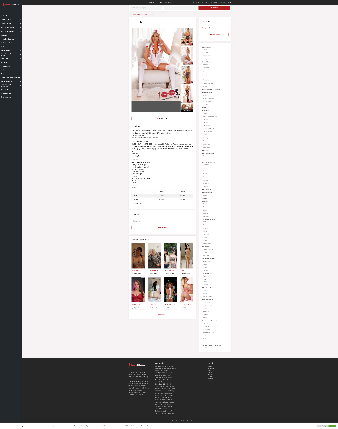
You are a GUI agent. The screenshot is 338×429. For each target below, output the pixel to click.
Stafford (205, 314)
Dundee (205, 207)
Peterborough (207, 80)
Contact (189, 421)
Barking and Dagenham (210, 116)
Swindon (205, 270)
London (138, 221)
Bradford (205, 323)
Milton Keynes (207, 228)
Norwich (205, 77)
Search (206, 2)
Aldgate (205, 113)
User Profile (225, 2)
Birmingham (206, 302)
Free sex (159, 2)
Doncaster (206, 326)
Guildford (205, 252)
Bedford (205, 64)
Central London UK (208, 128)
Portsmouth (206, 234)
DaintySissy (158, 384)
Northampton (207, 55)
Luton (204, 74)
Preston (205, 186)
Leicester (205, 52)
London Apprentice (208, 98)
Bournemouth (207, 261)
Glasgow (205, 213)
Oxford (205, 231)
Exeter (205, 267)
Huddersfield (206, 329)
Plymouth (206, 276)
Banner (178, 421)
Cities (215, 2)
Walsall (205, 293)
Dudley (205, 308)
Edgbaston (206, 311)
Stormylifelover (159, 366)
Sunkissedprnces (160, 413)
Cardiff (135, 273)
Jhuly (182, 270)
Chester (205, 177)
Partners (183, 421)
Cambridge (206, 67)
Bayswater (206, 119)
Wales (139, 273)
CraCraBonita (159, 411)
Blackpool (206, 164)
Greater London (153, 273)
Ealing (205, 134)
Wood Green (206, 147)
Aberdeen (206, 204)
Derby (205, 49)
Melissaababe (153, 270)
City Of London (207, 131)
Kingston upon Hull (208, 332)
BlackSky (158, 379)
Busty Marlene (170, 304)
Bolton (205, 168)
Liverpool (205, 180)
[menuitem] (196, 2)
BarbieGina (136, 304)
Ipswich (205, 71)
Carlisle (205, 174)
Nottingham (206, 59)
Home (197, 2)
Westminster (206, 144)
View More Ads (162, 314)
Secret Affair (168, 2)
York (204, 342)
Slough (205, 240)
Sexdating (151, 2)
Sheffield (205, 339)
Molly (156, 409)
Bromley (205, 122)
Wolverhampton (207, 296)
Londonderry (206, 104)
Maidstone (206, 255)
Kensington (206, 138)
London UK (136, 307)
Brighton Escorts (208, 249)
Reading (205, 237)
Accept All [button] (332, 426)
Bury (204, 171)
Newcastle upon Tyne (209, 159)
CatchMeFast (159, 406)
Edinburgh (206, 210)
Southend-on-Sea (208, 83)
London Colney (207, 101)
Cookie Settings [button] (322, 426)
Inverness (206, 216)
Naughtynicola (159, 373)
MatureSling (158, 375)
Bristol (167, 307)
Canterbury (206, 225)
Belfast (205, 195)
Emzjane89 (136, 270)
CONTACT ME (163, 118)
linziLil (157, 382)
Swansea (205, 284)
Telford (205, 317)
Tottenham (135, 308)
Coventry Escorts (208, 305)
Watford (205, 86)
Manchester (206, 183)
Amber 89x (152, 304)
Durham (205, 156)
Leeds (205, 335)
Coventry (205, 290)
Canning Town (207, 125)
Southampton (207, 243)
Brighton (205, 222)
